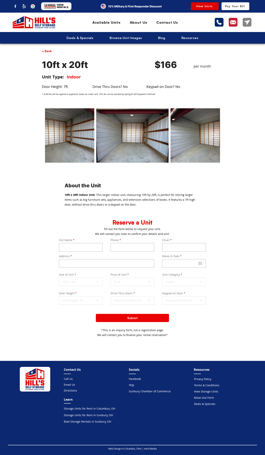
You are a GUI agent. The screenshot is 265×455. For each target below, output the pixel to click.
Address (64, 256)
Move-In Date (172, 256)
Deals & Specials (204, 404)
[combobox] (106, 263)
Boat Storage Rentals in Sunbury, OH (87, 421)
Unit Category (171, 274)
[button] (190, 38)
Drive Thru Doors (122, 293)
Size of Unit (66, 274)
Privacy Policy (202, 379)
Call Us (68, 379)
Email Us (69, 384)
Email (165, 240)
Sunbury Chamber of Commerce (142, 391)
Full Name (65, 240)
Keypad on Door (172, 293)
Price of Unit (118, 274)
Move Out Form (204, 397)
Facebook (135, 379)
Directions (70, 390)
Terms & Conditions (206, 385)
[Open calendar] (200, 263)
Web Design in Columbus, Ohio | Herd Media (132, 448)
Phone (115, 240)
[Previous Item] (51, 135)
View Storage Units (206, 391)
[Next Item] (213, 135)
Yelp (131, 385)
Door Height (66, 293)
